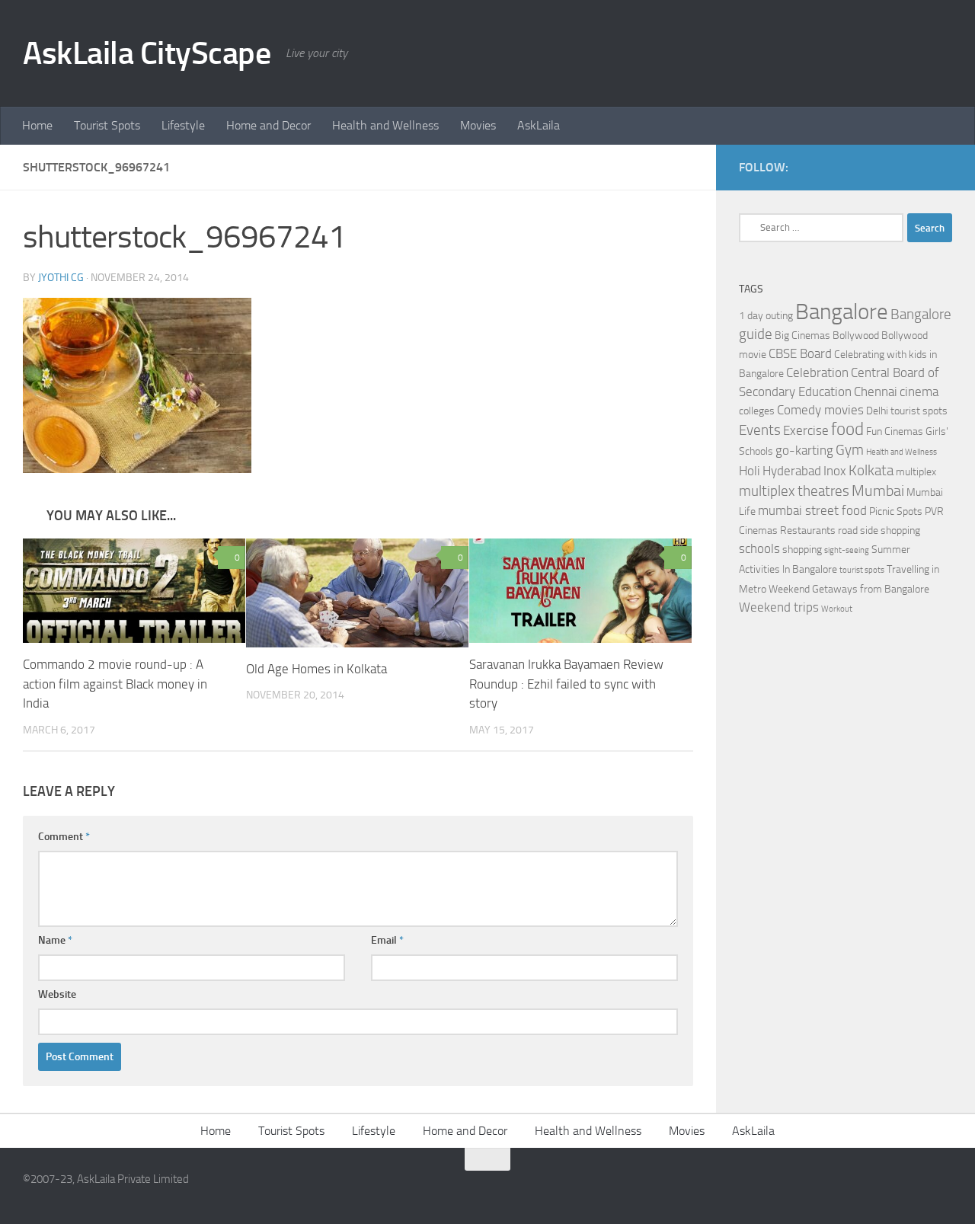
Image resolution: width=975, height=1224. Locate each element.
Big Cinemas (802, 335)
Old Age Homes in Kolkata (316, 668)
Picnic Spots (895, 511)
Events (760, 430)
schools (759, 549)
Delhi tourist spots (907, 410)
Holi (749, 471)
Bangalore (841, 312)
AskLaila (538, 125)
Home (37, 125)
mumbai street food (812, 510)
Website (57, 994)
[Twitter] (943, 167)
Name (55, 940)
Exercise (806, 430)
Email (387, 940)
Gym (850, 450)
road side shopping (879, 530)
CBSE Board (800, 354)
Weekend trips (779, 607)
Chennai (875, 392)
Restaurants (808, 530)
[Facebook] (918, 167)
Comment (64, 836)
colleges (757, 410)
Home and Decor (268, 125)
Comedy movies (820, 410)
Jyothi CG (61, 277)
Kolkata (871, 470)
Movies (478, 125)
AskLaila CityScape (146, 53)
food (847, 429)
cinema (919, 392)
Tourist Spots (107, 125)
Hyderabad (791, 471)
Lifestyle (183, 125)
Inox (834, 471)
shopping (802, 549)
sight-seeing (846, 550)
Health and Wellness (385, 125)
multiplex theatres (794, 491)
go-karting (804, 450)
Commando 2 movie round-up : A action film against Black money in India (115, 684)
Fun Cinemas (894, 431)
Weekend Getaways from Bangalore (849, 589)
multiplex (916, 471)
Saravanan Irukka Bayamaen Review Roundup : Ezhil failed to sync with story (566, 684)
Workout (836, 609)
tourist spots (861, 570)
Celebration (817, 373)
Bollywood (856, 335)
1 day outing (766, 315)
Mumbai (878, 490)
